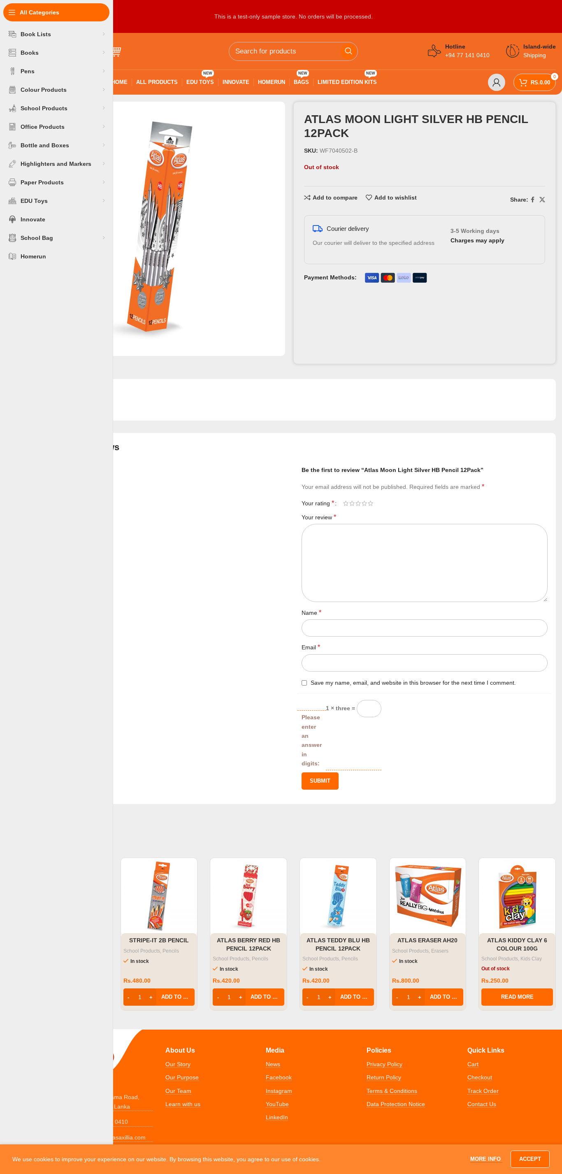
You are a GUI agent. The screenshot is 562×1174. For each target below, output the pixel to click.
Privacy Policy (384, 1064)
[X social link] (542, 199)
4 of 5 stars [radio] (364, 503)
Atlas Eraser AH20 (427, 940)
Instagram (279, 1091)
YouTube (277, 1104)
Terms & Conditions (392, 1091)
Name (311, 612)
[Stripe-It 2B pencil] (159, 896)
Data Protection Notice (396, 1104)
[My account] (496, 82)
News (273, 1064)
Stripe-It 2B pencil (159, 940)
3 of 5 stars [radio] (358, 503)
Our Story (177, 1064)
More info (486, 1159)
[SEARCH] (348, 51)
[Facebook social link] (532, 199)
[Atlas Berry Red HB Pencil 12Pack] (248, 896)
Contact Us (481, 1104)
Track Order (483, 1091)
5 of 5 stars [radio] (370, 503)
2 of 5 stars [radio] (352, 503)
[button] (159, 997)
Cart (472, 1064)
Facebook (279, 1077)
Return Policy (384, 1077)
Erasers (439, 951)
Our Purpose (182, 1077)
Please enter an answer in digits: (312, 740)
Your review (319, 517)
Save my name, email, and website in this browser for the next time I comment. (413, 682)
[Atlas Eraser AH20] (428, 896)
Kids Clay (531, 959)
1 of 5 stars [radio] (346, 503)
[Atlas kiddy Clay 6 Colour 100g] (517, 896)
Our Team (178, 1091)
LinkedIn (277, 1117)
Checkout (479, 1077)
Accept (530, 1159)
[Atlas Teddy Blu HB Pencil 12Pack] (338, 896)
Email (311, 647)
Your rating (318, 503)
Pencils (171, 951)
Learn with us (182, 1104)
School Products (141, 951)
